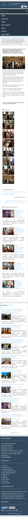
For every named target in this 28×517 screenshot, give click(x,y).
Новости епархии (14, 25)
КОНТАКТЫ (5, 481)
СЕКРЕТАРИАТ (6, 483)
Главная (3, 16)
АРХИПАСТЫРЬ (6, 467)
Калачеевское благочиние (17, 38)
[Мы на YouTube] (22, 7)
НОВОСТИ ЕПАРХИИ (7, 469)
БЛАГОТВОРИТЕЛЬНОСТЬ (9, 472)
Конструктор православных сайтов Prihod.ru (12, 496)
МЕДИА (4, 476)
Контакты (14, 31)
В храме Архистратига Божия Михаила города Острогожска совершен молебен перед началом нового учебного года (13, 416)
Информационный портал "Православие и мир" (13, 498)
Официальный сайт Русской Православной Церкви (14, 491)
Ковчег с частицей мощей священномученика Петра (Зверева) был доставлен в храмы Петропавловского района (19, 248)
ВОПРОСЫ (5, 477)
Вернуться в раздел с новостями (9, 299)
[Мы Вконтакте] (25, 7)
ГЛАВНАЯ (4, 465)
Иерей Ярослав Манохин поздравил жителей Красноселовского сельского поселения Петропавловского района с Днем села (19, 214)
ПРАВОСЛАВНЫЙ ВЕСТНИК (9, 471)
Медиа (14, 28)
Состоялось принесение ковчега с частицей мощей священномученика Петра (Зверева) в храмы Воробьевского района (19, 231)
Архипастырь (14, 19)
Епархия (14, 22)
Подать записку (5, 34)
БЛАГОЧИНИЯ (5, 474)
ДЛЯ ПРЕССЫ (5, 479)
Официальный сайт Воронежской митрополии (13, 495)
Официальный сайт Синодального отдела (12, 493)
